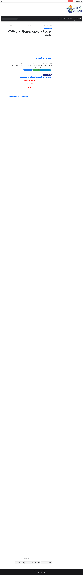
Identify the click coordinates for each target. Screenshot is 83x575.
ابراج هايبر (70, 18)
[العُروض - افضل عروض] (74, 9)
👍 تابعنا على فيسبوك (28, 69)
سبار (73, 20)
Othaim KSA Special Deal (18, 97)
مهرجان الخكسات (19, 562)
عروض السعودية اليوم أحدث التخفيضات (40, 25)
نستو (62, 18)
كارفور (65, 18)
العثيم (81, 20)
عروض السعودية (78, 18)
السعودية (37, 562)
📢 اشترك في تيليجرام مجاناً (46, 69)
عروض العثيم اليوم (30, 25)
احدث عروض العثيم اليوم (43, 58)
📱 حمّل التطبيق (36, 69)
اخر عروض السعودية (46, 562)
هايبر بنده (78, 20)
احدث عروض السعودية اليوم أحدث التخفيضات (36, 77)
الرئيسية (49, 25)
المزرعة (75, 20)
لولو (58, 18)
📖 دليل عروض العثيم (47, 74)
